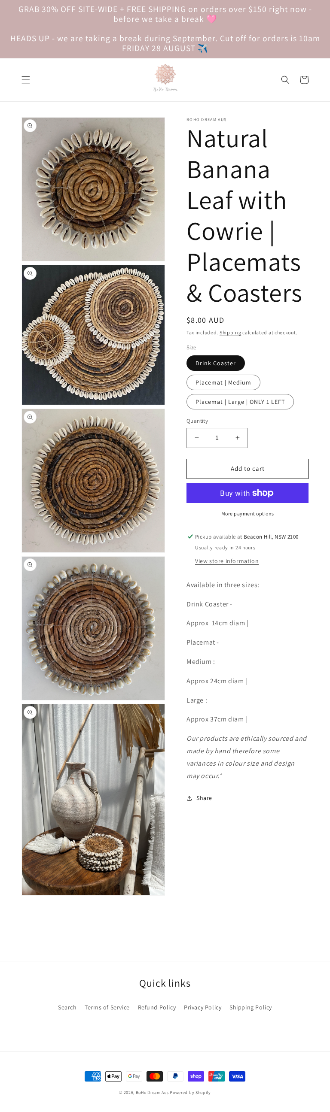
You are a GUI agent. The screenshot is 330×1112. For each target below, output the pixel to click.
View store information (227, 561)
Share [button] (204, 798)
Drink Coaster (216, 363)
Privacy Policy (202, 1007)
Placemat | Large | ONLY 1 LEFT (240, 402)
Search (67, 1007)
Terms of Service (107, 1007)
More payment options (247, 513)
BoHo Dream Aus (153, 1092)
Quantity (197, 420)
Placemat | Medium (223, 382)
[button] (25, 79)
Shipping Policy (250, 1007)
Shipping (230, 332)
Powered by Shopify (190, 1092)
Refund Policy (157, 1007)
